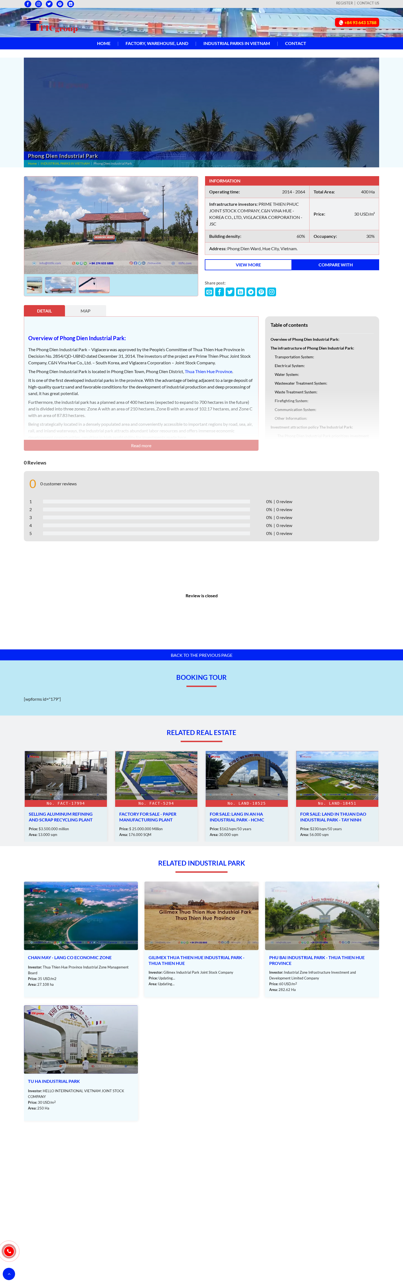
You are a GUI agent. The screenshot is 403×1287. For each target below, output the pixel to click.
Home (103, 43)
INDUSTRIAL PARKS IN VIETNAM (236, 43)
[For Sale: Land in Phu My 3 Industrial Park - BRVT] (337, 796)
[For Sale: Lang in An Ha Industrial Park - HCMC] (156, 796)
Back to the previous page (201, 655)
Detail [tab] (44, 310)
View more (248, 264)
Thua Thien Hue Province (208, 371)
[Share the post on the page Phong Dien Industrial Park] (209, 292)
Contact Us (368, 3)
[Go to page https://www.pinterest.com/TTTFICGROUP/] (59, 4)
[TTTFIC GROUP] (51, 21)
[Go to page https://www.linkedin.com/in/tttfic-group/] (70, 4)
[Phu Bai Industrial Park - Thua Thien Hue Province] (322, 939)
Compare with (336, 264)
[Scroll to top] (9, 1274)
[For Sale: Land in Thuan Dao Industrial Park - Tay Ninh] (247, 796)
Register (344, 3)
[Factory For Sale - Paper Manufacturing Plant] (66, 796)
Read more (141, 445)
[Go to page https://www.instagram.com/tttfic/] (38, 4)
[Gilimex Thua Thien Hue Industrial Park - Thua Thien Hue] (201, 939)
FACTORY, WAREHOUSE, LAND (157, 43)
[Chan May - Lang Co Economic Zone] (81, 939)
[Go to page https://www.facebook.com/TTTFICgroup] (27, 4)
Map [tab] (85, 310)
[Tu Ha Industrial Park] (81, 1063)
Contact (295, 43)
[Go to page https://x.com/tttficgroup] (49, 4)
